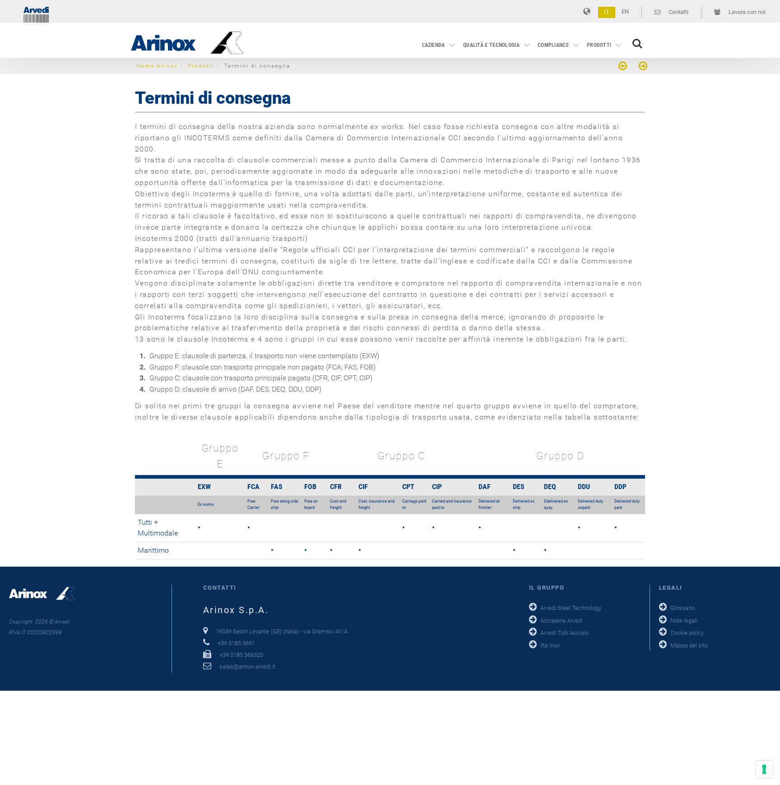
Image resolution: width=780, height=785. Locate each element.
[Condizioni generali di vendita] (623, 67)
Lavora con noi (746, 12)
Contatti (677, 12)
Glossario (682, 608)
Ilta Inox (550, 645)
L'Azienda (433, 45)
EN (625, 11)
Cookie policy (687, 632)
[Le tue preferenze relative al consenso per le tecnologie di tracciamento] (764, 769)
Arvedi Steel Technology (570, 608)
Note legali (683, 620)
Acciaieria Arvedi (561, 620)
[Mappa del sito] (641, 67)
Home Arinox (157, 66)
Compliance (553, 45)
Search (637, 39)
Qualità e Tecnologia (491, 45)
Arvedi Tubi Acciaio (564, 632)
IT (606, 12)
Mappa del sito (689, 645)
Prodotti (599, 45)
